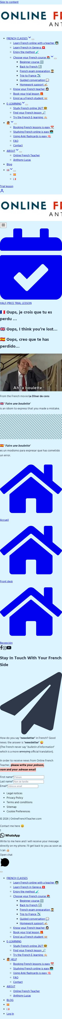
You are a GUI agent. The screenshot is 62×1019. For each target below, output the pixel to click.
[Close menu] (1, 871)
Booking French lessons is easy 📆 (33, 127)
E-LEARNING (14, 941)
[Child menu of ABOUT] (20, 151)
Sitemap (12, 807)
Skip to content (9, 2)
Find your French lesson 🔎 (29, 113)
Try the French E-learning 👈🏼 (30, 117)
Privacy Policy (15, 798)
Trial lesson (6, 186)
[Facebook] (1, 649)
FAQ (15, 141)
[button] (31, 826)
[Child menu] (14, 170)
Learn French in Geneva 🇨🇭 (29, 48)
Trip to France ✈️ (30, 76)
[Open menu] (3, 225)
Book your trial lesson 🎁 (28, 94)
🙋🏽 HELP (12, 959)
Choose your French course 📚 (31, 896)
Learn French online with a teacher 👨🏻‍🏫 (36, 43)
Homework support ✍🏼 (34, 85)
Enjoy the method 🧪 (26, 52)
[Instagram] (5, 649)
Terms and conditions (19, 802)
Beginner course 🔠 (31, 62)
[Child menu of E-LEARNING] (26, 104)
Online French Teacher (26, 155)
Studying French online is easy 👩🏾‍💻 (33, 132)
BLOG (10, 1000)
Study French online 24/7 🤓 (30, 108)
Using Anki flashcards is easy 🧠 (32, 136)
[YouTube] (9, 649)
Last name (6, 781)
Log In (10, 1014)
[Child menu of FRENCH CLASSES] (33, 39)
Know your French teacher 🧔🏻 (31, 89)
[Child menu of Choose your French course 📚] (55, 58)
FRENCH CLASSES (17, 878)
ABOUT (11, 986)
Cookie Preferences (18, 811)
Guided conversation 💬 (34, 80)
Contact (18, 145)
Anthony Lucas (22, 160)
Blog (9, 164)
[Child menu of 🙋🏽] (15, 123)
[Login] (2, 192)
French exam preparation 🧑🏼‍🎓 (37, 71)
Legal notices (14, 793)
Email (4, 786)
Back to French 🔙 (31, 67)
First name (7, 777)
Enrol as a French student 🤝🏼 (30, 98)
